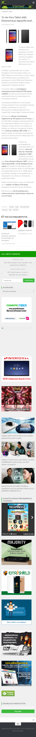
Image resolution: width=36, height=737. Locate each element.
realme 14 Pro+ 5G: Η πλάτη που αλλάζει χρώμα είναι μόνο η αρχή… (17, 436)
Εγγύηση (4, 210)
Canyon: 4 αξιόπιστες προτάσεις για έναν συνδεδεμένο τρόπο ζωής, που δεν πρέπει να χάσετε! (18, 462)
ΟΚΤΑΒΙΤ (15, 210)
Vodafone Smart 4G (25, 230)
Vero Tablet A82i (24, 207)
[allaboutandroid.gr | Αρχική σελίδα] (4, 2)
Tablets (5, 12)
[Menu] (33, 2)
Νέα (10, 12)
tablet (17, 207)
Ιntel (10, 210)
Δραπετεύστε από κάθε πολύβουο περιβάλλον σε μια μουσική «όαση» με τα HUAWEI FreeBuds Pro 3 (18, 488)
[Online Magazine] (17, 685)
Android (12, 207)
